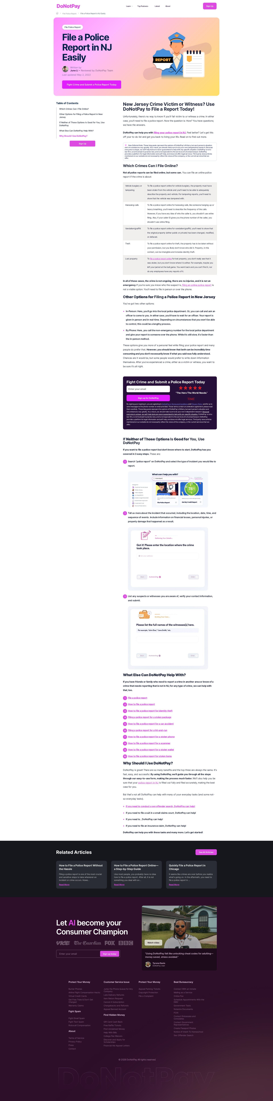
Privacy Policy (197, 404)
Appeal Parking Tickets (149, 989)
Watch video (153, 942)
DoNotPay (68, 6)
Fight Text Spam (76, 1022)
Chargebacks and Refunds (116, 1005)
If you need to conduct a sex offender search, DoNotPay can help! (160, 806)
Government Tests (182, 1005)
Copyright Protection (148, 992)
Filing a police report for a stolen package (149, 717)
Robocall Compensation (79, 1025)
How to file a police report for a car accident (151, 723)
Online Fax (179, 996)
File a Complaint (146, 996)
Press (71, 1045)
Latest (157, 6)
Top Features (142, 6)
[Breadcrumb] (57, 13)
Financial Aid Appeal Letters (117, 1045)
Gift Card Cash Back (113, 1022)
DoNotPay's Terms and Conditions (175, 404)
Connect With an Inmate (185, 989)
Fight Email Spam (77, 1018)
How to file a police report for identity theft (150, 710)
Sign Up (209, 6)
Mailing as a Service (183, 992)
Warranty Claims (76, 1005)
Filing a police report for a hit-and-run (147, 730)
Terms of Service (76, 1038)
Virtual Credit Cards (78, 996)
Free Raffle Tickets (112, 1025)
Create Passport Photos (185, 1028)
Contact (72, 1048)
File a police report (137, 697)
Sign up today (109, 954)
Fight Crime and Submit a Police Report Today (91, 84)
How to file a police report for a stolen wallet (151, 749)
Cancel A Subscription (114, 1002)
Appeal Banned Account (115, 1009)
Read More (64, 884)
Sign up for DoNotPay (148, 398)
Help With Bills (110, 1032)
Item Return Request (113, 998)
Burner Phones (75, 989)
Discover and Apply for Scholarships (114, 1040)
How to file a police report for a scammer (149, 743)
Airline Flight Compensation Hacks (84, 992)
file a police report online (161, 258)
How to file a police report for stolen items (150, 756)
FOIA (176, 1012)
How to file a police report (141, 704)
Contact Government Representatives (183, 1023)
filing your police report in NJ (170, 132)
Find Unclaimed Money (114, 1029)
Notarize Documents (183, 1009)
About (167, 6)
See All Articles (206, 852)
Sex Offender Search (183, 1035)
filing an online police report (196, 285)
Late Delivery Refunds (114, 995)
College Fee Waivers (113, 1036)
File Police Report (73, 27)
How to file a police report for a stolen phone (151, 736)
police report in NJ (148, 782)
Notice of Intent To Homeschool (188, 1032)
